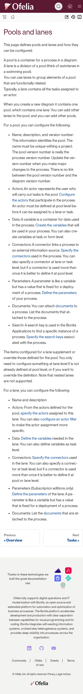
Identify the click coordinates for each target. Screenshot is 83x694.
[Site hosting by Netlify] (68, 580)
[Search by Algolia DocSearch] (58, 580)
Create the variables (51, 225)
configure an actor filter (58, 419)
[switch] (70, 6)
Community (19, 660)
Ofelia (38, 660)
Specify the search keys (44, 337)
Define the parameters (59, 293)
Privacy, (51, 674)
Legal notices (63, 674)
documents (64, 306)
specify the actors (34, 413)
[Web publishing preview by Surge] (63, 588)
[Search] (58, 6)
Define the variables (36, 438)
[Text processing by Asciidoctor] (68, 572)
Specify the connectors (50, 457)
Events (54, 660)
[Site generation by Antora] (58, 572)
